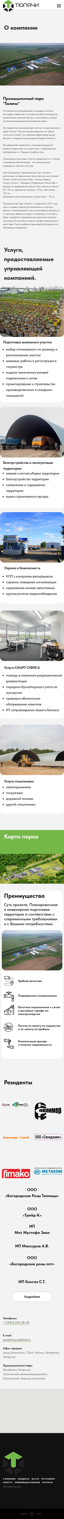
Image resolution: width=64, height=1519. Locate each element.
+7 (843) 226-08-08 (16, 1322)
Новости (7, 1483)
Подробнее (32, 1296)
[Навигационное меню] (59, 5)
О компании (9, 1479)
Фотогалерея (48, 1479)
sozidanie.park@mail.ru (17, 1339)
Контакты (47, 1483)
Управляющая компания (27, 1483)
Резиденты (23, 1479)
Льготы (35, 1479)
